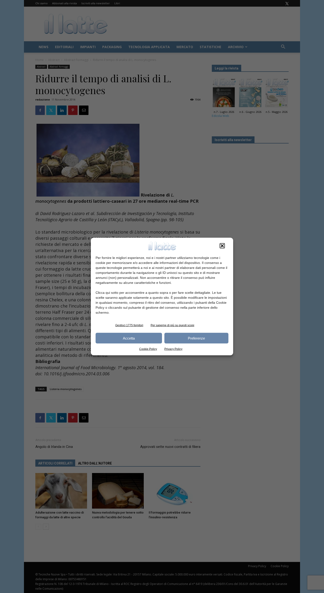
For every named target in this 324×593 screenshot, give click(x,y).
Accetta (129, 338)
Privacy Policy (173, 349)
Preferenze (196, 338)
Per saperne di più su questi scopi (172, 325)
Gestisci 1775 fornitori (129, 325)
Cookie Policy (148, 349)
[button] (222, 246)
